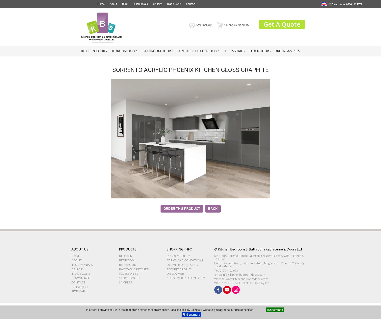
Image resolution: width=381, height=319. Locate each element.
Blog (124, 4)
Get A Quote (282, 24)
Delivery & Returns (182, 265)
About (113, 4)
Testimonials (140, 4)
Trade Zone (174, 4)
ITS (267, 283)
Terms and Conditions (185, 260)
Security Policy (179, 269)
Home (101, 4)
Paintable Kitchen (134, 269)
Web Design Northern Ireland (237, 283)
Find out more (191, 314)
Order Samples (287, 51)
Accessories (234, 51)
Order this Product (182, 208)
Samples (125, 282)
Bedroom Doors (125, 51)
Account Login (204, 25)
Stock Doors (260, 51)
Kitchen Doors (94, 51)
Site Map (78, 291)
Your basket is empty (236, 25)
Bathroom (128, 265)
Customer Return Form (186, 278)
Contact (190, 4)
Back (213, 208)
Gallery (157, 4)
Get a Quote (81, 287)
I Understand (275, 309)
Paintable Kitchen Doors (198, 51)
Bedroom (126, 260)
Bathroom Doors (157, 51)
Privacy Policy (178, 256)
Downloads (80, 278)
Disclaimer (175, 274)
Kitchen (125, 256)
